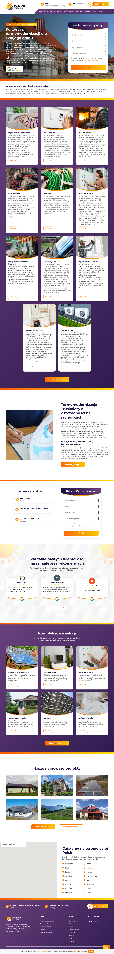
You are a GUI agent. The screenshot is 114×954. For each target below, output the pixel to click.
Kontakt (100, 11)
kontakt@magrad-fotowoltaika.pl (34, 509)
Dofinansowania (69, 11)
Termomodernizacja (46, 932)
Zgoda (91, 951)
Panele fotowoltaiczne (47, 921)
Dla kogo (79, 11)
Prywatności (75, 951)
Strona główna (43, 11)
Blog (94, 11)
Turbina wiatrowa (45, 927)
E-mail (47, 3)
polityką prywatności (91, 60)
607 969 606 (25, 498)
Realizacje (88, 11)
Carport (42, 929)
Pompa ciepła (44, 924)
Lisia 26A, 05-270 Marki (30, 519)
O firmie (52, 11)
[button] (11, 594)
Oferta (59, 11)
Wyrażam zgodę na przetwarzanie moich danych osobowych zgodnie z (87, 59)
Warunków (81, 951)
